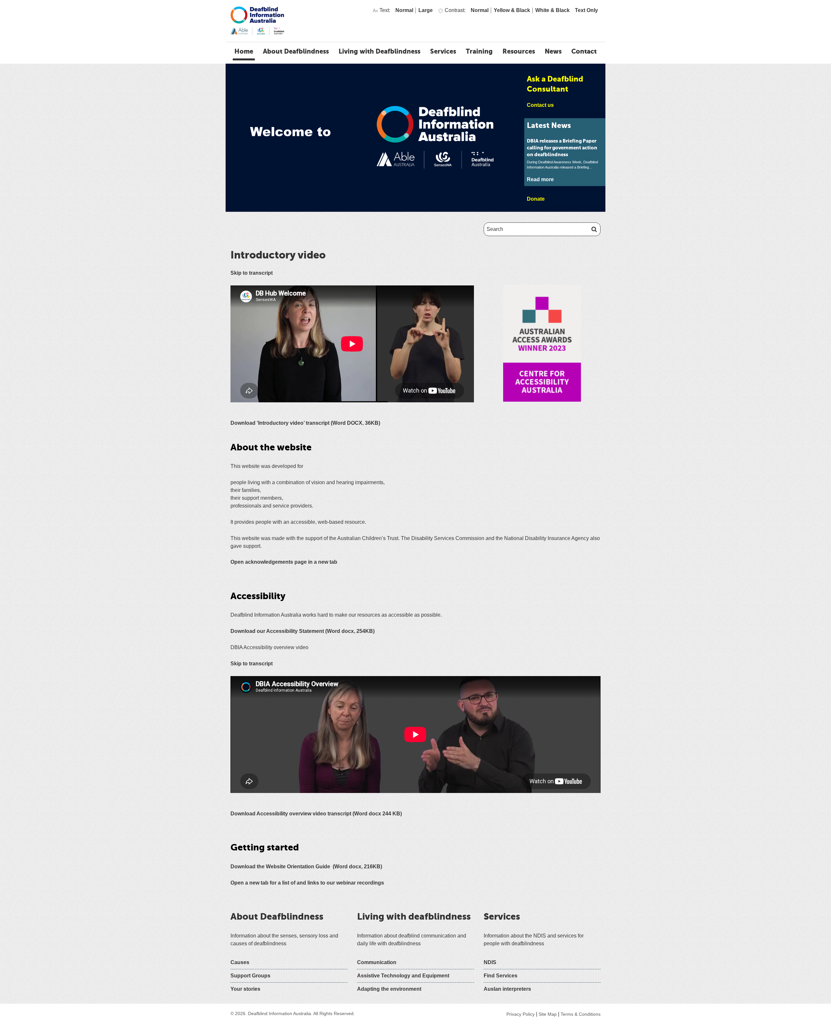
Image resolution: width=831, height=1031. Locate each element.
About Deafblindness (296, 52)
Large (425, 10)
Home (243, 52)
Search (593, 229)
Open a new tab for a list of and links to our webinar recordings (307, 883)
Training (479, 52)
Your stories (245, 989)
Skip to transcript (251, 273)
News (553, 52)
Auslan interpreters (507, 989)
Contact (584, 52)
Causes (239, 962)
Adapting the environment (389, 989)
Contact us (540, 105)
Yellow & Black (512, 10)
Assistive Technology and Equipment (403, 975)
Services (443, 52)
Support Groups (250, 975)
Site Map (548, 1014)
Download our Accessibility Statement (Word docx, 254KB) (302, 631)
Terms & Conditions (581, 1014)
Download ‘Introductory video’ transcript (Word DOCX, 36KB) (305, 423)
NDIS (490, 962)
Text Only (586, 10)
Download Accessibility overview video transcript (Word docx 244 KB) (316, 813)
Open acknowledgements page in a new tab (283, 562)
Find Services (500, 975)
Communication (376, 962)
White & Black (552, 10)
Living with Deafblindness (379, 52)
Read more (540, 179)
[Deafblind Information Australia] (257, 20)
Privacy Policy (520, 1014)
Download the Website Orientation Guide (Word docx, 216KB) (306, 866)
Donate (536, 199)
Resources (518, 52)
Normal (404, 10)
